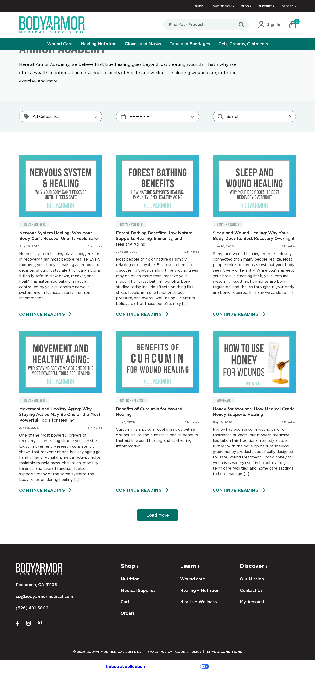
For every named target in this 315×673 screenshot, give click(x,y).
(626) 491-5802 (32, 608)
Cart (125, 601)
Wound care (224, 401)
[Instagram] (28, 623)
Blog (245, 6)
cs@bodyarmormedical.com (44, 596)
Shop (199, 6)
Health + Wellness (34, 225)
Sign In (273, 24)
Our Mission (222, 6)
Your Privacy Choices (175, 666)
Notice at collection (125, 666)
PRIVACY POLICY (158, 652)
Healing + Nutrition (132, 401)
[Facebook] (17, 623)
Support (265, 6)
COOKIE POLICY (188, 652)
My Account (252, 601)
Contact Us (251, 590)
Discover (252, 566)
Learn (188, 566)
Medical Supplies (138, 590)
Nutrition (130, 578)
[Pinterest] (40, 623)
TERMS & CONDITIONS (223, 652)
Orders (287, 6)
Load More (157, 515)
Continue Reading (42, 314)
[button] (292, 24)
